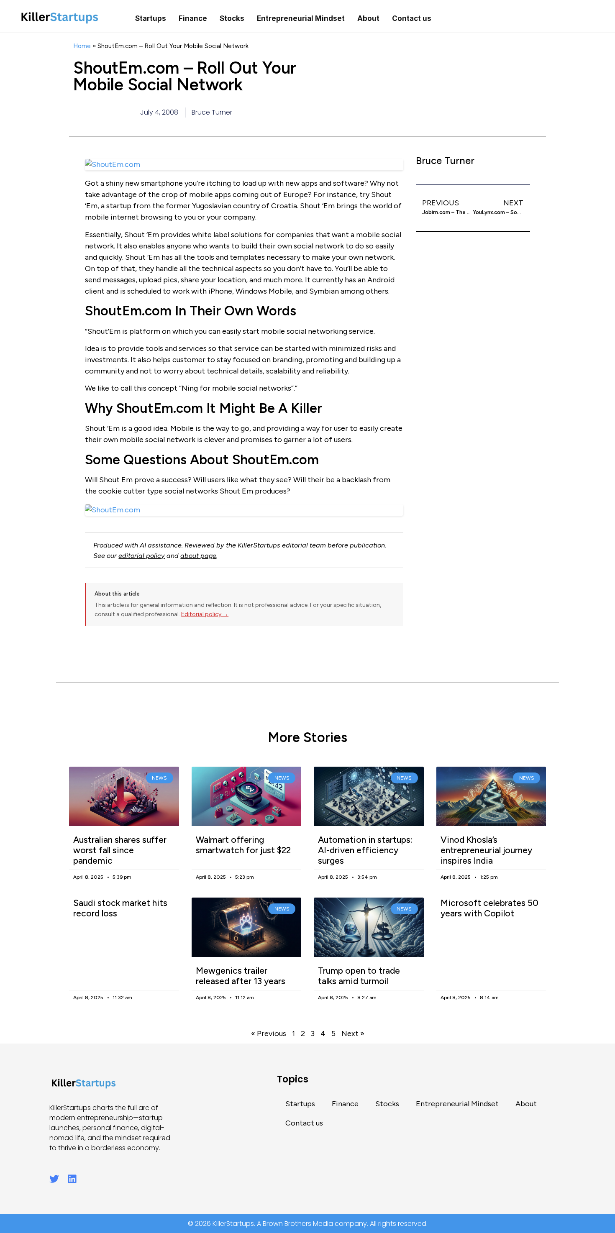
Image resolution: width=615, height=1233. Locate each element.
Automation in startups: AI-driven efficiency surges (365, 850)
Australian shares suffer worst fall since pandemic (120, 850)
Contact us (411, 18)
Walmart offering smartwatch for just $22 (243, 844)
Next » (352, 1033)
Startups (150, 18)
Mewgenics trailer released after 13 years (240, 975)
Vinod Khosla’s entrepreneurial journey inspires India (486, 850)
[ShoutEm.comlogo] (244, 510)
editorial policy (141, 556)
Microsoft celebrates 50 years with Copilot (489, 908)
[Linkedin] (72, 1179)
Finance (193, 18)
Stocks (232, 18)
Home (82, 46)
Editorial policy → (204, 614)
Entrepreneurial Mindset (301, 18)
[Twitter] (54, 1179)
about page (198, 556)
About (368, 18)
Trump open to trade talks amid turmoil (359, 975)
